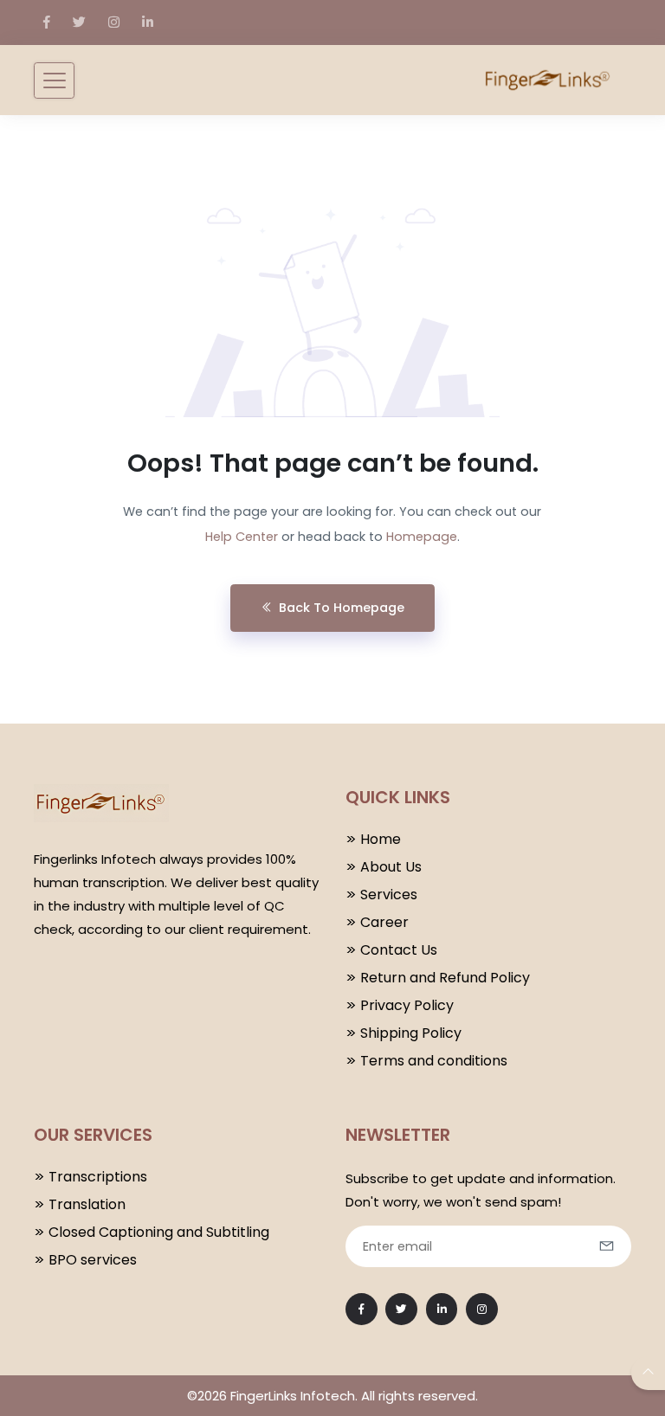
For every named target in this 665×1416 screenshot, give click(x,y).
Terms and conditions (433, 1061)
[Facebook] (47, 22)
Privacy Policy (407, 1005)
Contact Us (398, 950)
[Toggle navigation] (54, 80)
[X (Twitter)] (79, 22)
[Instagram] (114, 22)
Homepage (421, 536)
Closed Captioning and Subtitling (158, 1232)
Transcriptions (97, 1177)
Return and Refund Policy (445, 978)
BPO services (92, 1260)
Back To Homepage (341, 607)
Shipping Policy (411, 1033)
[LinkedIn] (147, 22)
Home (380, 839)
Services (388, 894)
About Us (391, 867)
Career (384, 922)
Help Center (241, 536)
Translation (87, 1204)
